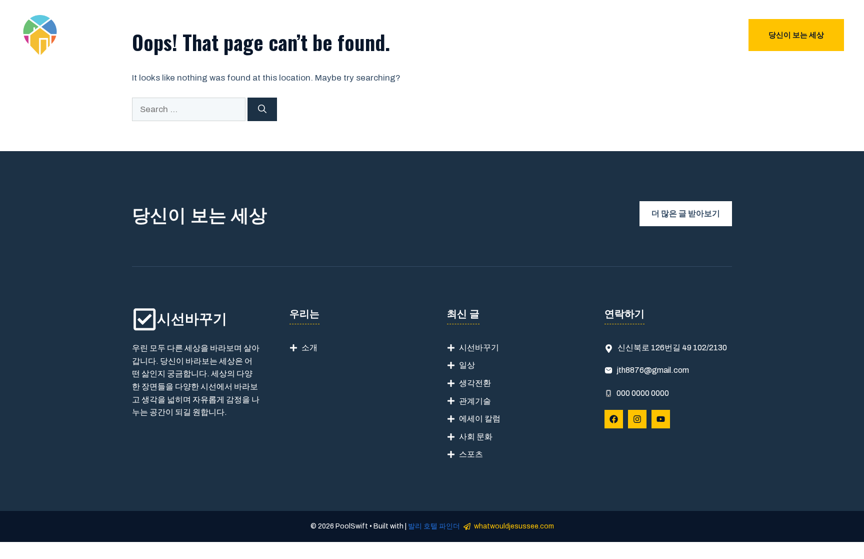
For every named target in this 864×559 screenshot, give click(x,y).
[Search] (262, 110)
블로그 (709, 35)
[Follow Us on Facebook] (613, 419)
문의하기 (667, 35)
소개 (310, 347)
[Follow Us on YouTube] (661, 419)
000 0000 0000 (642, 393)
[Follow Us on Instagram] (637, 419)
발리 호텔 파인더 (434, 526)
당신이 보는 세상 (796, 35)
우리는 (624, 35)
